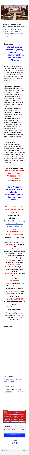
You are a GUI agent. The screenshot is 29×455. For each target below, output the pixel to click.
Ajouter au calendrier (9, 381)
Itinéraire (6, 394)
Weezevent (8, 450)
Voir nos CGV (26, 450)
